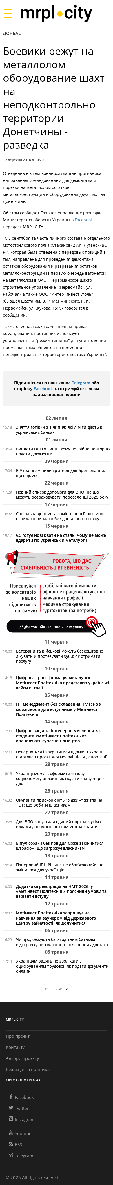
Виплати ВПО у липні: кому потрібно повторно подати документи (63, 451)
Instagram (25, 1119)
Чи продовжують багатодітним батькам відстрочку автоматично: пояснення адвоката (62, 942)
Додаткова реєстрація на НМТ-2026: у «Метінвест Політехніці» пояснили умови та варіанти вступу (61, 891)
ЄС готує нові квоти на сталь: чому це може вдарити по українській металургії (61, 538)
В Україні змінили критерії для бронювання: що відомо (60, 473)
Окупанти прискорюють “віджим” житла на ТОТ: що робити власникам (59, 802)
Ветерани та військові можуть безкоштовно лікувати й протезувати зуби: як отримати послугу (59, 655)
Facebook (84, 219)
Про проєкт (18, 1036)
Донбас (12, 33)
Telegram (81, 382)
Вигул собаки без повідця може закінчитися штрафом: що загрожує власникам (60, 846)
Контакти (15, 1047)
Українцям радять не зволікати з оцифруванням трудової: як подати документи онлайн (62, 965)
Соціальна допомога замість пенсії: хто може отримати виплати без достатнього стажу (61, 516)
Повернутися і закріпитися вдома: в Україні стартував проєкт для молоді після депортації (61, 754)
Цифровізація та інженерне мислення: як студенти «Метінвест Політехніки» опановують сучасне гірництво (58, 735)
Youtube (23, 1133)
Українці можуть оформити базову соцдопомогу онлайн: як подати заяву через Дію (60, 778)
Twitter (22, 1108)
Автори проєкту (22, 1058)
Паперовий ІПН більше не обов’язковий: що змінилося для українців (59, 867)
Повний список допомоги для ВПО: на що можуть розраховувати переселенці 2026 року (62, 494)
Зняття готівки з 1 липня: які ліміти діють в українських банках (59, 429)
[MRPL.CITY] (56, 13)
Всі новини (56, 988)
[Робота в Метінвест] (56, 593)
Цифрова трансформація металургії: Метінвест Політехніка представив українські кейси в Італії (62, 682)
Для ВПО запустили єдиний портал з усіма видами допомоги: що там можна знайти (58, 824)
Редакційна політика (28, 1069)
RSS (18, 1144)
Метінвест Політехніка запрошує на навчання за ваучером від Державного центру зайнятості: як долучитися (56, 917)
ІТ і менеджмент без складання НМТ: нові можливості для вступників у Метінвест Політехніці (59, 709)
